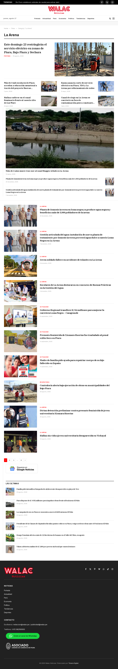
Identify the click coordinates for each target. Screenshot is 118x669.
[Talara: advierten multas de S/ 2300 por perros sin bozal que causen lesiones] (10, 549)
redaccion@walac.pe (21, 624)
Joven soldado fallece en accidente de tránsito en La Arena (71, 259)
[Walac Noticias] (59, 10)
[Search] (110, 18)
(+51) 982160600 (18, 629)
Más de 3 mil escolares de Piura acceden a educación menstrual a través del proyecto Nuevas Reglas (20, 86)
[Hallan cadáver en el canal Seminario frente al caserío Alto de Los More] (49, 101)
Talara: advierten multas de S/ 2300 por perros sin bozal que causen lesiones (45, 547)
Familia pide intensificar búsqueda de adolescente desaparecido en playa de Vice (47, 489)
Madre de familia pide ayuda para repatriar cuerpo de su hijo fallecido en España (72, 362)
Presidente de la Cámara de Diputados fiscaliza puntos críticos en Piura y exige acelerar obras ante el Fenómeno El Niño (62, 524)
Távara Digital (73, 663)
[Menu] (113, 18)
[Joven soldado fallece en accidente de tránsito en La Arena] (20, 266)
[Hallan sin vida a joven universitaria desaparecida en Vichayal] (20, 442)
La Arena (43, 206)
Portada (37, 18)
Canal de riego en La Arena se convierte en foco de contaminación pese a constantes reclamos (77, 100)
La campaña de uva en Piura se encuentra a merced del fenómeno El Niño (44, 512)
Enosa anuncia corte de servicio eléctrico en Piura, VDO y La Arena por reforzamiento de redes (77, 85)
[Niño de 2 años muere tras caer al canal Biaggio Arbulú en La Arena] (60, 138)
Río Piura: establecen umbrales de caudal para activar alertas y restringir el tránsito (39, 2)
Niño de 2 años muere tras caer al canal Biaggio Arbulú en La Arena (37, 171)
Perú (54, 18)
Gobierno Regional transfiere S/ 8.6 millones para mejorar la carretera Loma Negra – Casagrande (72, 311)
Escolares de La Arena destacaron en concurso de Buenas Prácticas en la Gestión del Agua (75, 286)
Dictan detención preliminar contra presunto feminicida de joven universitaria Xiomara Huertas (75, 412)
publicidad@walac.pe (39, 624)
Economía (62, 18)
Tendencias (80, 18)
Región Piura (44, 382)
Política (71, 18)
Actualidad (47, 18)
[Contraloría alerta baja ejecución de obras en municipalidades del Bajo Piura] (20, 391)
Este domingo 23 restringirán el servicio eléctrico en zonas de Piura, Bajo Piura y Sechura (25, 48)
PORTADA (7, 56)
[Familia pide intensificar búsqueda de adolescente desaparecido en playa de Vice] (10, 492)
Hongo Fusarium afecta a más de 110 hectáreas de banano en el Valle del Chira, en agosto (50, 535)
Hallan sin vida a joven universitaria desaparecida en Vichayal (73, 435)
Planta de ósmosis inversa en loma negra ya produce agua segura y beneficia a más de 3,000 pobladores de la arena (51, 179)
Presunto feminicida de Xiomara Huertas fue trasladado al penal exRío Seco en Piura (74, 336)
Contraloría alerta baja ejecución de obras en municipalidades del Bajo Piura (74, 387)
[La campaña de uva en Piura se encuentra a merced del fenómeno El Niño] (10, 515)
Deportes (90, 18)
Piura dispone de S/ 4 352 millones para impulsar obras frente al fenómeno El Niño (48, 501)
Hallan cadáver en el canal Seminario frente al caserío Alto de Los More (20, 100)
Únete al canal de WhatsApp (25, 636)
